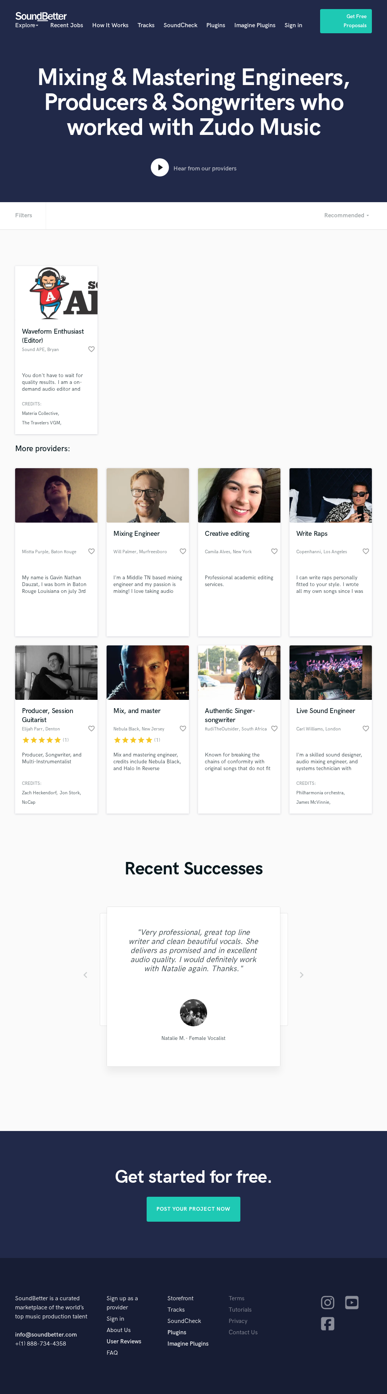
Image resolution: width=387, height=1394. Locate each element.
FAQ (112, 1353)
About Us (119, 1330)
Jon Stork (70, 793)
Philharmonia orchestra (320, 793)
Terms (237, 1298)
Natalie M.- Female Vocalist (193, 1038)
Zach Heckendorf (39, 793)
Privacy (238, 1321)
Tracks (146, 25)
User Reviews (124, 1341)
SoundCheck (180, 25)
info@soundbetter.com (46, 1334)
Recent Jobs (66, 25)
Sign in (293, 25)
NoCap (29, 802)
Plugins (215, 25)
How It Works (110, 25)
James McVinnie (312, 802)
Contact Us (243, 1332)
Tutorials (240, 1310)
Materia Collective (40, 413)
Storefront (180, 1298)
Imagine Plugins (255, 25)
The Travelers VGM (41, 423)
